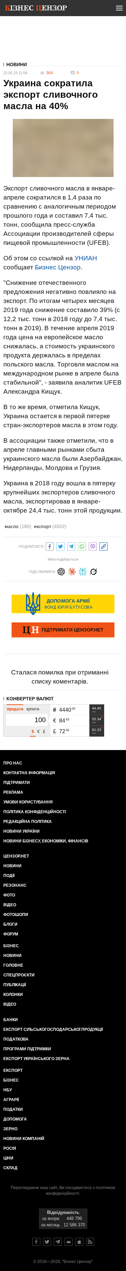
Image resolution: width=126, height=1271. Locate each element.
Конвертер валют (30, 698)
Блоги (10, 924)
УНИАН (86, 258)
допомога (15, 1119)
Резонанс (15, 885)
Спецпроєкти (19, 975)
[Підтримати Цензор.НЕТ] (63, 630)
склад (10, 1168)
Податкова (16, 1039)
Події (8, 875)
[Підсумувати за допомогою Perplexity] (83, 571)
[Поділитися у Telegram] (71, 546)
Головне (13, 965)
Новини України (21, 831)
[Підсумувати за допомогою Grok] (93, 571)
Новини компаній (23, 1138)
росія (9, 1148)
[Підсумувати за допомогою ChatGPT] (61, 571)
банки (10, 1019)
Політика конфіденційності (34, 811)
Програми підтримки (27, 1049)
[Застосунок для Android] (69, 1242)
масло (18, 526)
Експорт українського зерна (36, 1058)
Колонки (13, 994)
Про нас (12, 763)
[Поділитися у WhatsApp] (82, 546)
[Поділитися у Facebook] (50, 546)
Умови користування (28, 802)
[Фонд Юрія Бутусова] (63, 603)
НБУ (7, 1090)
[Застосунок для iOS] (79, 1242)
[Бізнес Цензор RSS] (90, 1242)
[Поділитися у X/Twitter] (60, 546)
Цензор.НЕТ (16, 856)
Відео (9, 905)
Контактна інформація (29, 773)
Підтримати (16, 782)
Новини (16, 64)
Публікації (14, 984)
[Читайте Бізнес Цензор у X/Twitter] (47, 1242)
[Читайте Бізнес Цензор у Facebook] (36, 1242)
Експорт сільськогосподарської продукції (53, 1029)
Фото (9, 895)
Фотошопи (15, 914)
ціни (8, 1158)
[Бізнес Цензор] (36, 9)
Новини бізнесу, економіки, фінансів (45, 841)
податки (13, 1109)
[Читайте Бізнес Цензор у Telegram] (58, 1242)
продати (15, 709)
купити (33, 709)
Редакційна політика (27, 821)
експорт (50, 526)
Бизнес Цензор (58, 267)
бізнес (11, 1080)
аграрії (11, 1099)
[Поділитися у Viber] (93, 546)
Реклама (13, 792)
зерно (10, 1129)
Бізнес (11, 946)
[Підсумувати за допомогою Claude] (72, 571)
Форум (10, 934)
